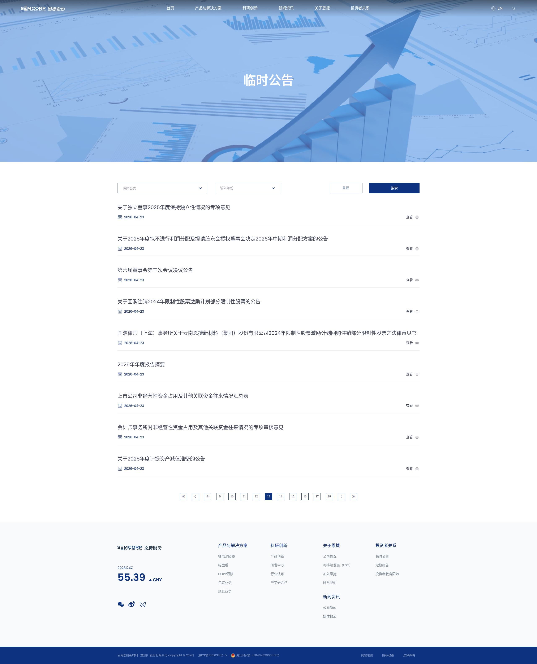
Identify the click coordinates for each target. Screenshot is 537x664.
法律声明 (409, 655)
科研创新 (250, 8)
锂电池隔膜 (226, 556)
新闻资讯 (286, 8)
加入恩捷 (329, 574)
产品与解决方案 (208, 8)
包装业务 (225, 582)
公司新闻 (329, 608)
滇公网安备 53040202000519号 (257, 655)
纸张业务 (225, 591)
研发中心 (277, 565)
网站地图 (367, 655)
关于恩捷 (322, 8)
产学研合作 (279, 582)
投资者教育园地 (387, 574)
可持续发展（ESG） (338, 565)
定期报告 (382, 565)
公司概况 (329, 556)
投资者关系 (360, 8)
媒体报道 (329, 616)
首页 (170, 8)
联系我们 (329, 582)
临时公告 (382, 556)
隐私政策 (388, 655)
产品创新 (277, 556)
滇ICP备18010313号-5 (212, 655)
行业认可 (277, 574)
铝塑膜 (223, 565)
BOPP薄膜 (225, 574)
